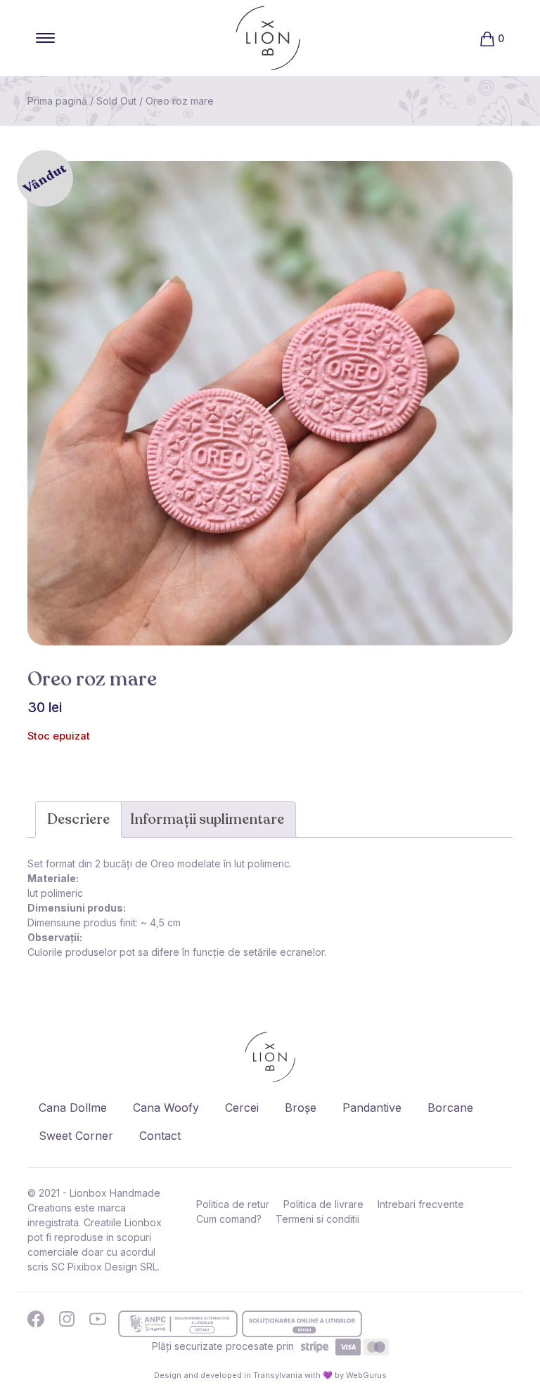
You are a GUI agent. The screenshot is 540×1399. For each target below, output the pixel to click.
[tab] (78, 819)
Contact (160, 1136)
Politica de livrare (323, 1204)
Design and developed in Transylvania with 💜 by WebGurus (270, 1375)
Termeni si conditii (317, 1219)
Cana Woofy (166, 1108)
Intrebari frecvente (421, 1204)
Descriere (78, 819)
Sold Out (116, 101)
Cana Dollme (73, 1108)
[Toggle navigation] (45, 38)
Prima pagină (57, 101)
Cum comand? (229, 1219)
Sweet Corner (76, 1136)
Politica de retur (232, 1204)
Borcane (450, 1108)
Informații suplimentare (207, 819)
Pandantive (371, 1108)
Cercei (242, 1108)
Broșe (300, 1108)
